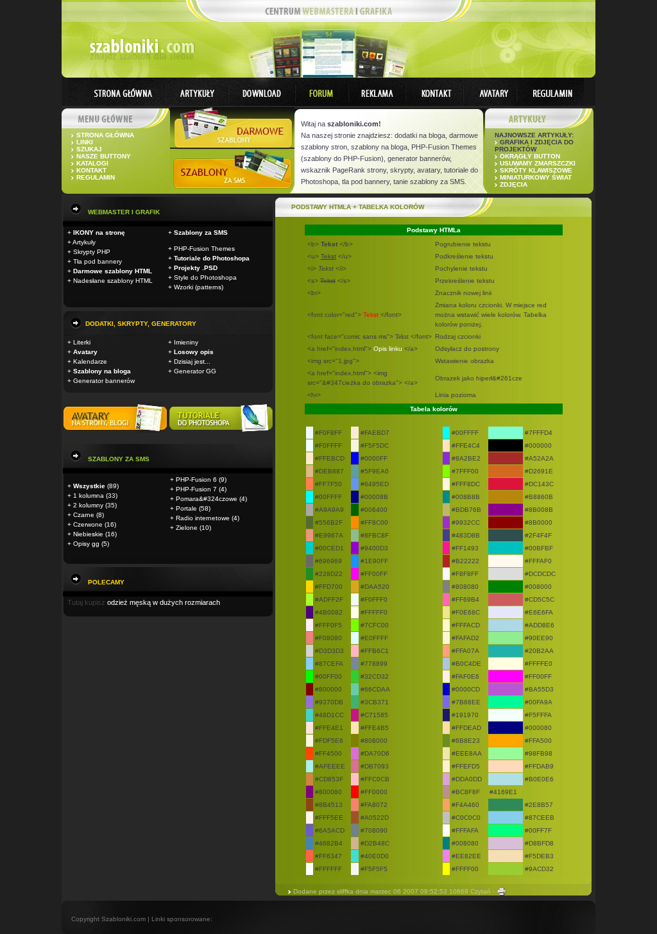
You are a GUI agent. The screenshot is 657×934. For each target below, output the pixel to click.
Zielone (187, 527)
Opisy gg (86, 543)
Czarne (83, 514)
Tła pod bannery (97, 261)
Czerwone (88, 524)
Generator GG (195, 371)
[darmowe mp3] (221, 430)
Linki (84, 142)
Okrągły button (530, 156)
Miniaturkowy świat (536, 177)
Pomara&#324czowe (206, 498)
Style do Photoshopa (205, 277)
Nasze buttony (103, 156)
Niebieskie (88, 534)
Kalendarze (90, 361)
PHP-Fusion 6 (196, 479)
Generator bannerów (104, 380)
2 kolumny (88, 505)
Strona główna (105, 135)
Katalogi (92, 163)
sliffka (345, 891)
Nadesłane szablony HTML (113, 280)
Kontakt (91, 170)
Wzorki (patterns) (198, 287)
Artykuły (84, 242)
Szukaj (89, 149)
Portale (186, 508)
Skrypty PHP (91, 251)
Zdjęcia (513, 184)
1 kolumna (88, 495)
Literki (81, 342)
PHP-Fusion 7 (196, 489)
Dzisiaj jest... (192, 361)
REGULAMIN (95, 177)
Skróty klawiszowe (536, 170)
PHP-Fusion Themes (204, 248)
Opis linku (387, 348)
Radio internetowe (203, 518)
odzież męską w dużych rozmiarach (163, 602)
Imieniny (186, 342)
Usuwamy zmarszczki (538, 163)
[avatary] (116, 430)
